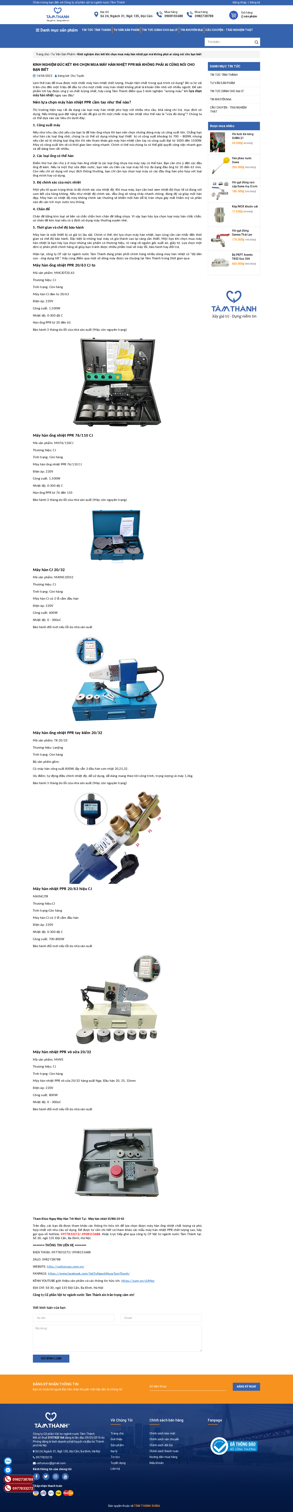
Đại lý (114, 1451)
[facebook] (36, 1476)
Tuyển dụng (118, 1463)
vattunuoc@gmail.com (51, 1463)
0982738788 (204, 16)
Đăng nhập (240, 2)
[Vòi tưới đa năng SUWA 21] (217, 142)
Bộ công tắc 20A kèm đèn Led (40, 1495)
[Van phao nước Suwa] (220, 166)
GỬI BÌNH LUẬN (51, 1358)
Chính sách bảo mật (162, 1433)
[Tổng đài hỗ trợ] (234, 303)
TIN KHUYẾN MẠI (191, 30)
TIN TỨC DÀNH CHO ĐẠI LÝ (160, 30)
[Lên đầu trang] (287, 1055)
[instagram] (55, 1476)
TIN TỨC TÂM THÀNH (96, 30)
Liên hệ (115, 1468)
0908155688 (173, 16)
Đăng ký (255, 2)
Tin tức (115, 1457)
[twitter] (45, 1476)
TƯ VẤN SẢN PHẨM (126, 30)
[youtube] (65, 1476)
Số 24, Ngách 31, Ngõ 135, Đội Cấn (126, 16)
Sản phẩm (117, 1445)
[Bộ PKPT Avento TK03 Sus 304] (220, 262)
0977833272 (44, 1457)
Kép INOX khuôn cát (245, 206)
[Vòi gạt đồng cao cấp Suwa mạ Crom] (220, 190)
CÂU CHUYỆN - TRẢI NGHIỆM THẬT (229, 30)
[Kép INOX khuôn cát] (220, 214)
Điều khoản (156, 1463)
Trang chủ (117, 1433)
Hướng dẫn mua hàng (163, 1457)
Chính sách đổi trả (161, 1445)
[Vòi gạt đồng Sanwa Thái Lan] (220, 238)
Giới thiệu (117, 1439)
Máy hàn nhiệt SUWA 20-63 (106, 1218)
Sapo (181, 1505)
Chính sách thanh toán (164, 1451)
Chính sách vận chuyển (164, 1439)
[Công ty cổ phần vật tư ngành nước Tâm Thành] (57, 14)
